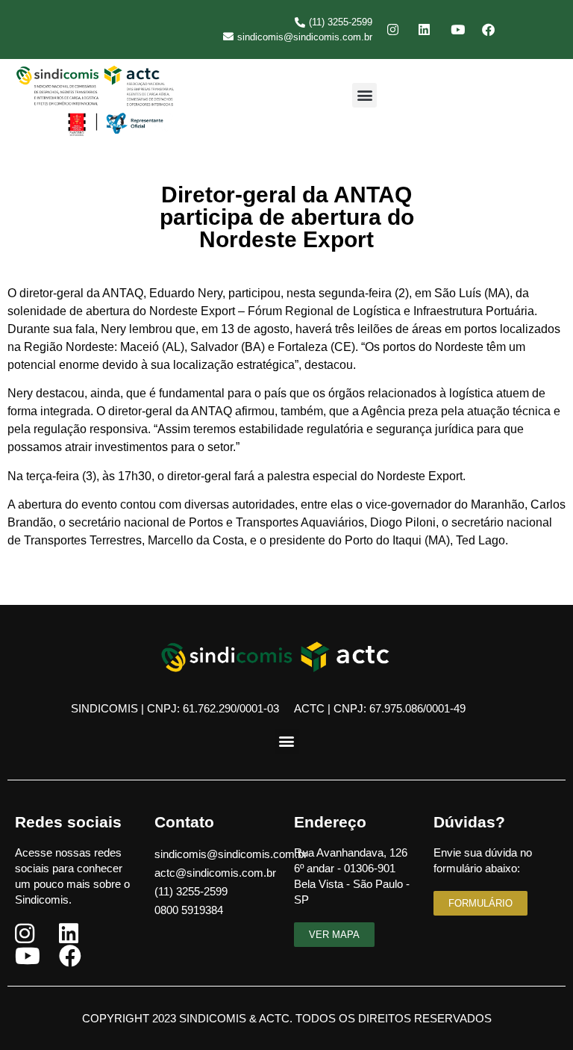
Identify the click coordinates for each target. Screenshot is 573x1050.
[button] (364, 95)
